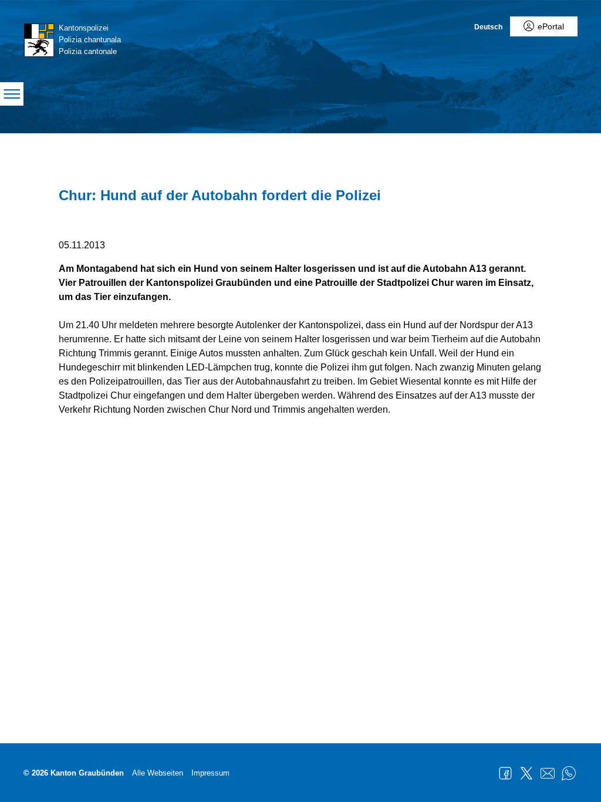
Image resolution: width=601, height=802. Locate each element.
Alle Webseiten (157, 773)
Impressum (210, 773)
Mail (547, 773)
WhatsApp (569, 773)
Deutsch (488, 27)
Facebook (505, 773)
